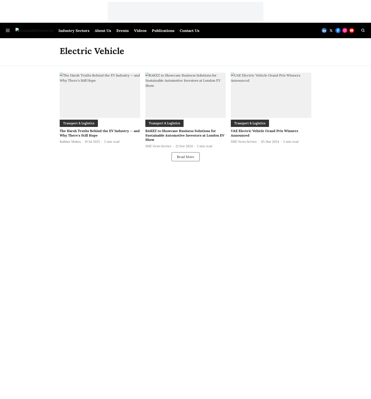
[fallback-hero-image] (100, 95)
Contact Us (189, 30)
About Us (103, 30)
